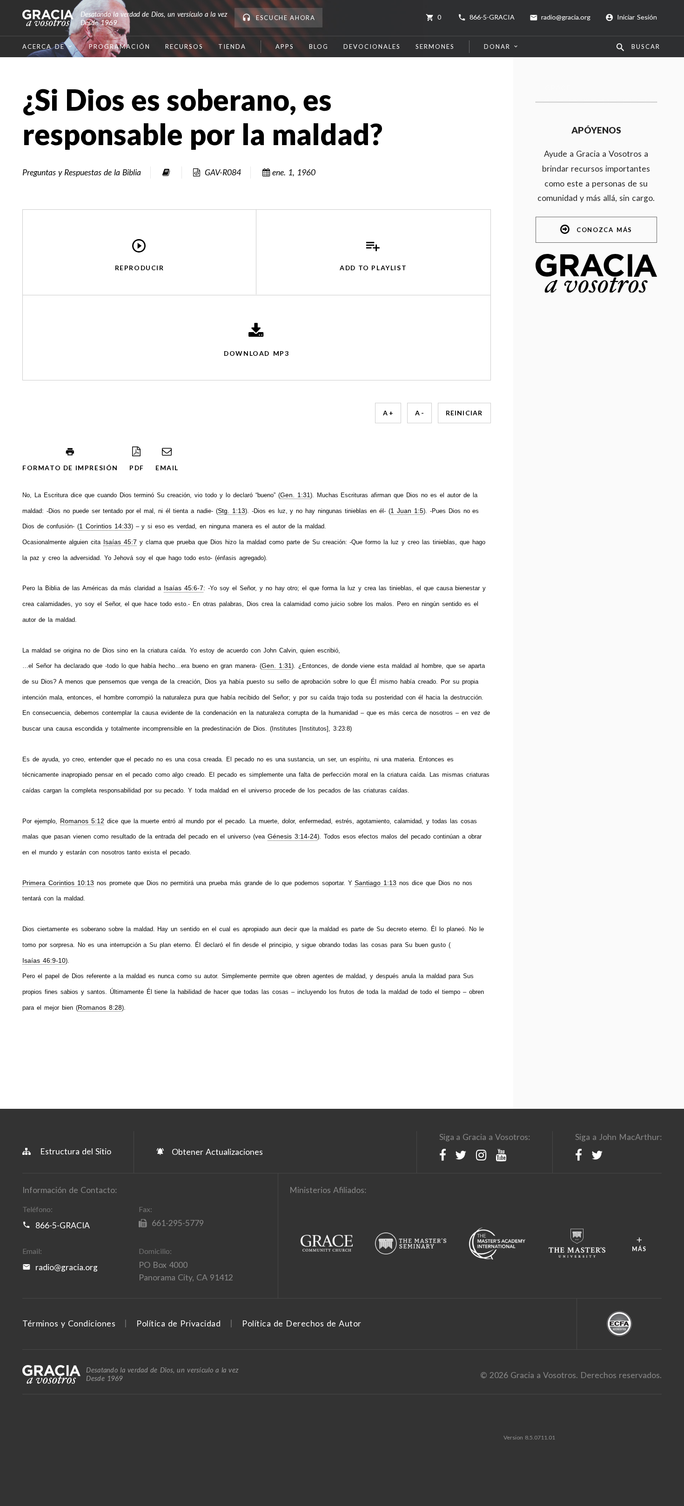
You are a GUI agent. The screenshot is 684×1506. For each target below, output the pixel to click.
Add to (373, 268)
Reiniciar (464, 413)
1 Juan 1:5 (406, 510)
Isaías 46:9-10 (44, 960)
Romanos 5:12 (82, 821)
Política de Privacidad (178, 1323)
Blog (319, 46)
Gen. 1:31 (295, 495)
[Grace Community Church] (326, 1244)
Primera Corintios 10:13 (58, 883)
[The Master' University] (577, 1243)
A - (419, 413)
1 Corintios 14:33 (105, 526)
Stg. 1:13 (231, 510)
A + (388, 413)
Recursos (184, 46)
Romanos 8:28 (100, 1007)
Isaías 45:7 (120, 542)
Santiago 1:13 (375, 883)
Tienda (232, 46)
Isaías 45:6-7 (183, 588)
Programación (119, 46)
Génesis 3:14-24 (292, 836)
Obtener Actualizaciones (216, 1152)
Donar (497, 46)
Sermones (435, 46)
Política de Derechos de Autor (302, 1323)
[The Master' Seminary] (411, 1244)
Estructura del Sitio (75, 1151)
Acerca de (43, 46)
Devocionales (372, 46)
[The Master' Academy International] (497, 1244)
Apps (284, 46)
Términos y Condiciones (68, 1323)
